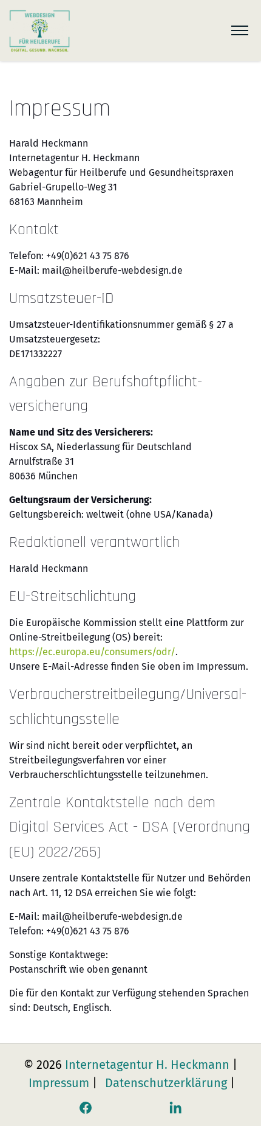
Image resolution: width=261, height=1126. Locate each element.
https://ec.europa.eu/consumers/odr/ (92, 652)
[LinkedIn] (175, 1108)
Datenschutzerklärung (166, 1083)
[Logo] (39, 30)
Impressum (59, 1083)
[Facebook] (86, 1108)
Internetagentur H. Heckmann (147, 1064)
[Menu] (240, 30)
